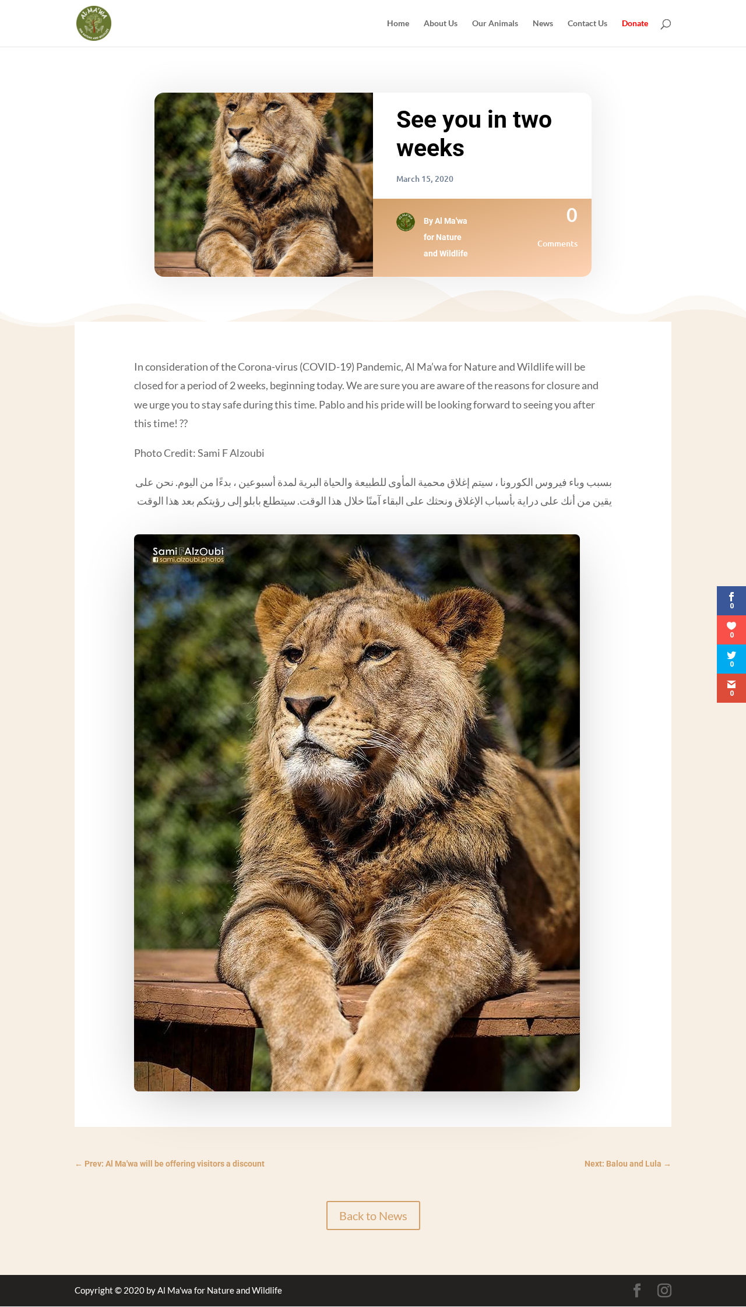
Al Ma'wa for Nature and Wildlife (446, 237)
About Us (441, 23)
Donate (635, 23)
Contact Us (587, 23)
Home (398, 23)
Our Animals (495, 23)
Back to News (373, 1216)
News (543, 23)
